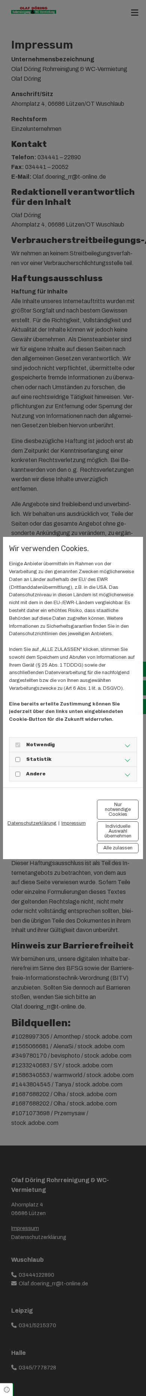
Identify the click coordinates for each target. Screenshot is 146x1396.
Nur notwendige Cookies (118, 809)
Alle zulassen (118, 848)
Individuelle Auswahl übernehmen (117, 831)
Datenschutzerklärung (32, 823)
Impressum (73, 823)
